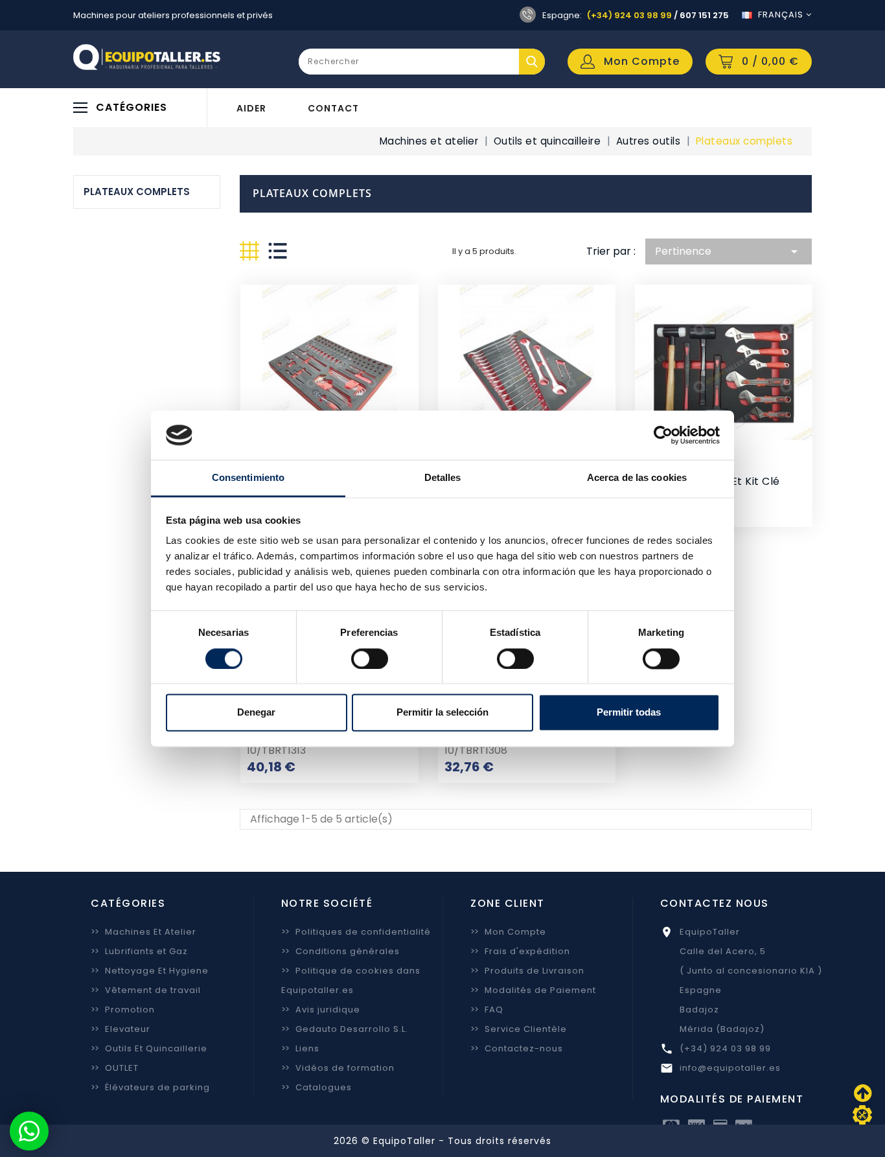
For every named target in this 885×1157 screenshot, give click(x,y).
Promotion (123, 1009)
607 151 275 (704, 15)
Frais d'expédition (520, 951)
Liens (300, 1048)
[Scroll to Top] (862, 1115)
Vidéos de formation (338, 1068)
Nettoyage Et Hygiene (150, 970)
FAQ (486, 1009)
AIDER (251, 108)
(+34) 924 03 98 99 (629, 15)
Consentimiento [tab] (248, 478)
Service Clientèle (518, 1029)
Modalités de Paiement (533, 990)
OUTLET (115, 1068)
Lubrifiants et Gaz (139, 951)
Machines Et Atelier (143, 932)
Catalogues (316, 1087)
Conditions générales (340, 951)
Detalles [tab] (442, 478)
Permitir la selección (442, 712)
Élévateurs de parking (150, 1087)
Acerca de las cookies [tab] (637, 478)
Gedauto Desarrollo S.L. (344, 1029)
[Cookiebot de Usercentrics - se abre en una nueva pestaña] (663, 435)
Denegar (256, 712)
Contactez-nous (516, 1048)
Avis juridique (320, 1009)
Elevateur (120, 1029)
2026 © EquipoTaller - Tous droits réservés (442, 1140)
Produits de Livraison (527, 970)
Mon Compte (508, 932)
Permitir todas (629, 712)
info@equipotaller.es (730, 1068)
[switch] (369, 658)
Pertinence (728, 251)
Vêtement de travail (146, 990)
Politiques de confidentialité (356, 932)
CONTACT (333, 108)
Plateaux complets (137, 191)
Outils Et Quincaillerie (149, 1048)
